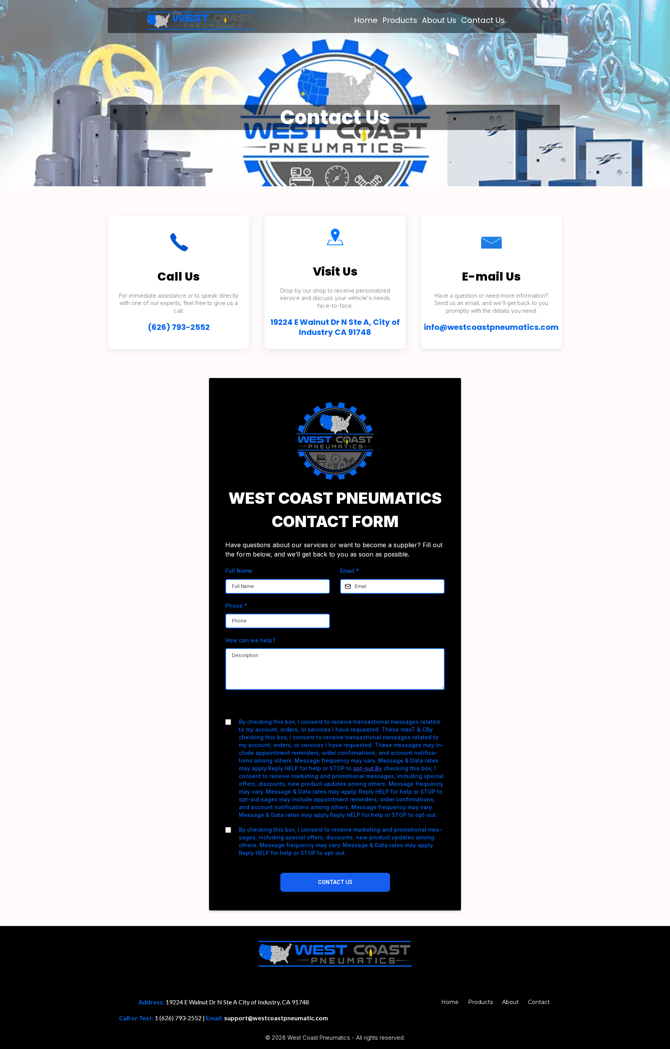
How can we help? (250, 640)
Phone (236, 605)
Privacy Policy (310, 707)
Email (349, 570)
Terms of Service (355, 707)
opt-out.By (367, 768)
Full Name (238, 570)
